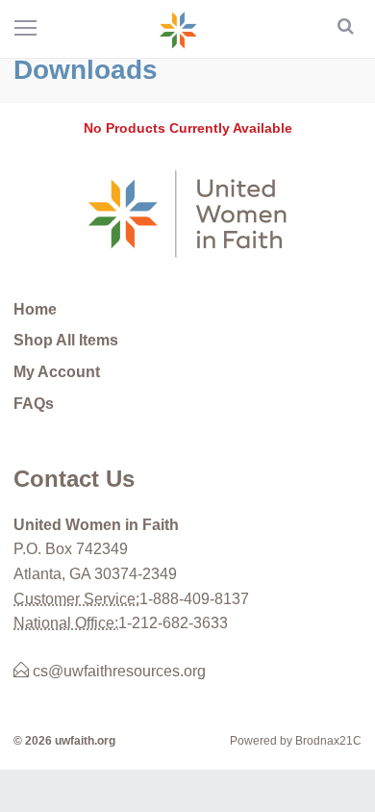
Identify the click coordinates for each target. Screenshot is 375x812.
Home (35, 309)
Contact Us (74, 479)
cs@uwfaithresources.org (117, 671)
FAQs (33, 403)
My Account (56, 372)
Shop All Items (65, 340)
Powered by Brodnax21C (296, 741)
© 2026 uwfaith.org (64, 741)
